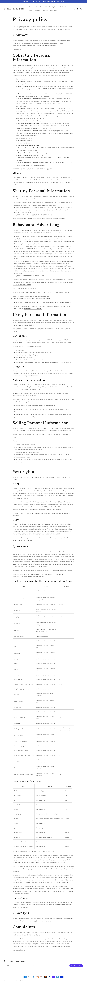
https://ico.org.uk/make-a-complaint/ (57, 946)
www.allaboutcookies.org (60, 882)
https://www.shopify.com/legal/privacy (43, 205)
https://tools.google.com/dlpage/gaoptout (31, 244)
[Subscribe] (33, 966)
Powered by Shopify (20, 980)
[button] (74, 9)
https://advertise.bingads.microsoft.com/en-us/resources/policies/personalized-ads (46, 302)
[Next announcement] (82, 1)
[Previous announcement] (5, 1)
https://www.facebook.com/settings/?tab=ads (34, 296)
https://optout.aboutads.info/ (33, 309)
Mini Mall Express (12, 980)
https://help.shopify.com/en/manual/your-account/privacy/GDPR (40, 509)
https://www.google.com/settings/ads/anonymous (34, 298)
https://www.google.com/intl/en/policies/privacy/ (33, 241)
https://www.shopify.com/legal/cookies (32, 577)
